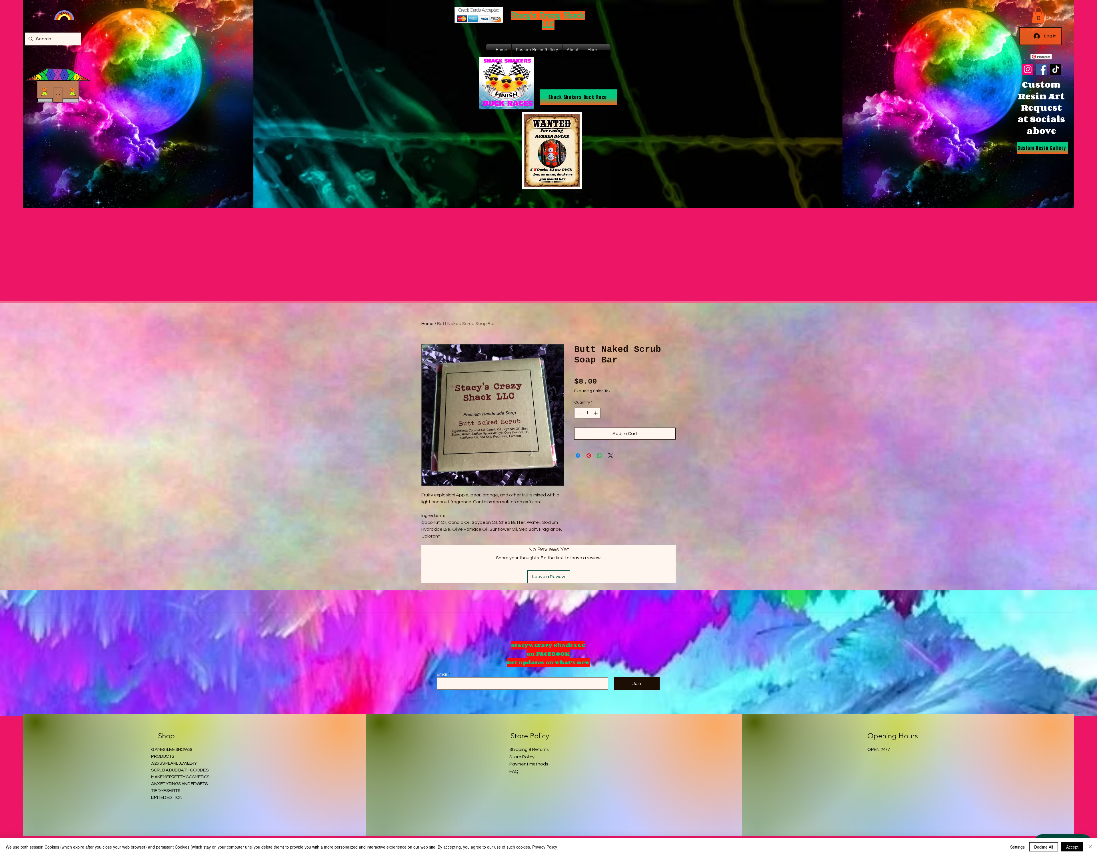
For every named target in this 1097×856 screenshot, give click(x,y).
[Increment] (596, 413)
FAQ (514, 771)
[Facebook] (1041, 69)
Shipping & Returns (529, 749)
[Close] (1090, 846)
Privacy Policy (544, 847)
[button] (1038, 15)
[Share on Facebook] (577, 455)
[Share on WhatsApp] (599, 455)
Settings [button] (1017, 847)
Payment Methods (528, 764)
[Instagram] (1027, 69)
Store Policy (522, 757)
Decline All (1043, 847)
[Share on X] (610, 455)
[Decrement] (578, 413)
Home (427, 323)
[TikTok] (1055, 69)
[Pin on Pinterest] (588, 455)
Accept (1072, 847)
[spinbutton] (587, 413)
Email (442, 674)
